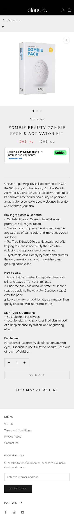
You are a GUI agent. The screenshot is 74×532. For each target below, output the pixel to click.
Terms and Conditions (17, 430)
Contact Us (11, 443)
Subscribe (18, 488)
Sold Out (37, 375)
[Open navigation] (5, 9)
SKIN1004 (37, 119)
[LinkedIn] (22, 512)
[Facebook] (5, 512)
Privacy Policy (12, 436)
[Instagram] (14, 512)
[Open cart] (69, 10)
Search (8, 424)
